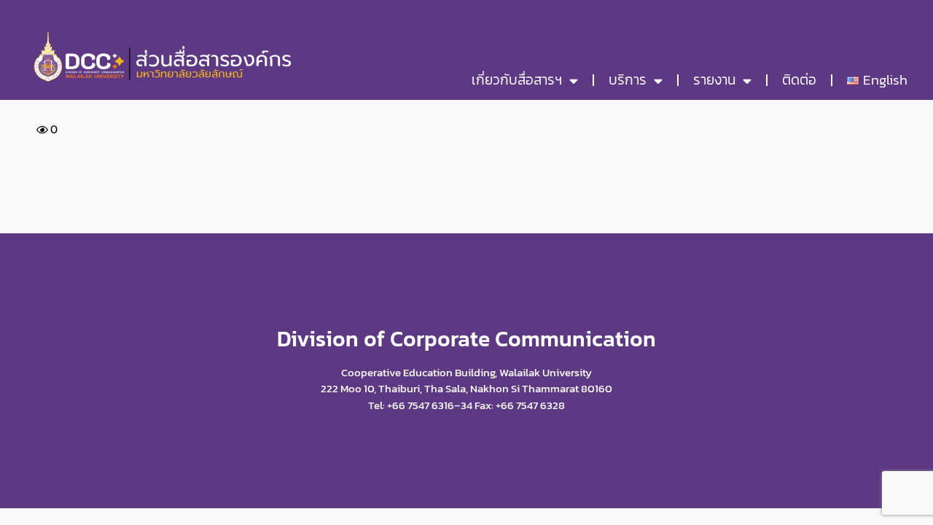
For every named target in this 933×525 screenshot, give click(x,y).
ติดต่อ (799, 79)
